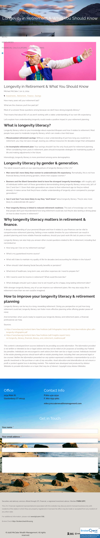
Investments (11, 96)
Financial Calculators (14, 48)
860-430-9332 (52, 395)
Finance (30, 96)
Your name (17, 427)
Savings (38, 96)
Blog (4, 37)
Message (16, 455)
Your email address (21, 437)
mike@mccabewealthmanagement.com (63, 403)
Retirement (21, 96)
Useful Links (37, 48)
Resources (8, 42)
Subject (15, 446)
